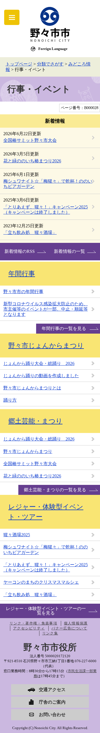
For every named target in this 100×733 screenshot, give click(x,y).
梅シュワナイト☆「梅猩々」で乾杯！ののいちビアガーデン (45, 550)
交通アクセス (52, 689)
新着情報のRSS (19, 251)
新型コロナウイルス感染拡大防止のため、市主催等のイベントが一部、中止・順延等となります (45, 309)
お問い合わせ (52, 714)
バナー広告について (69, 628)
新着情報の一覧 (69, 251)
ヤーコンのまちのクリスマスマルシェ (41, 582)
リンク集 (50, 633)
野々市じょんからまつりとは (32, 388)
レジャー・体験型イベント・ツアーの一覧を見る (46, 610)
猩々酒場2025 (16, 534)
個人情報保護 (76, 623)
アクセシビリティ (29, 628)
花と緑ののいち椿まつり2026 (32, 160)
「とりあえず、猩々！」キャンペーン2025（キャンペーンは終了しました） (45, 567)
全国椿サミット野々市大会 (30, 140)
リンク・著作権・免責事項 (33, 623)
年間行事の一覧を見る (64, 328)
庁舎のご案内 (52, 702)
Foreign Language (53, 49)
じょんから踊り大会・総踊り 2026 (38, 363)
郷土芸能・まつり (35, 421)
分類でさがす (50, 64)
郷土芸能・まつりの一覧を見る (55, 489)
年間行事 (21, 273)
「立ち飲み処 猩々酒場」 (30, 232)
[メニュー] (11, 17)
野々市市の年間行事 (23, 291)
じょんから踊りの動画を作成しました (41, 375)
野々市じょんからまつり (46, 345)
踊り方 (10, 400)
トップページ (19, 64)
